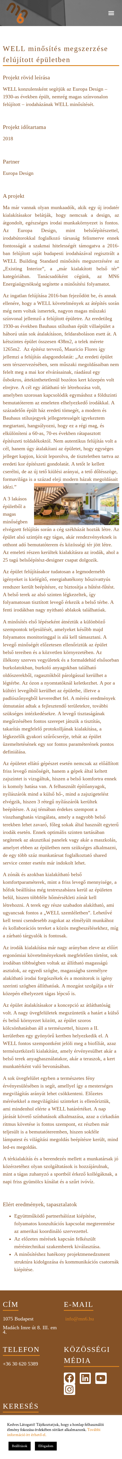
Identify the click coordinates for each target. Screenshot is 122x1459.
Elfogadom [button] (45, 1446)
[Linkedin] (85, 1378)
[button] (111, 13)
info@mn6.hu (79, 1319)
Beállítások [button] (19, 1446)
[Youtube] (101, 1378)
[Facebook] (69, 1378)
